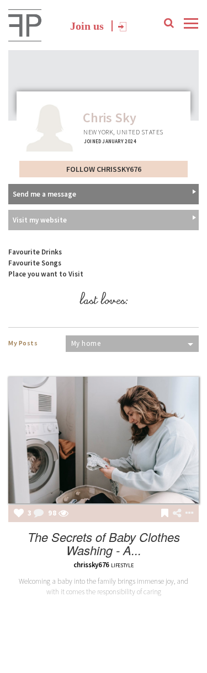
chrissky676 (91, 564)
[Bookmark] (164, 513)
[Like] (19, 513)
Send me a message (44, 194)
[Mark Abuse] (187, 513)
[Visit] (63, 513)
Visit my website (40, 220)
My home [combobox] (86, 343)
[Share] (177, 513)
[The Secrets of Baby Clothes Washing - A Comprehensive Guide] (103, 440)
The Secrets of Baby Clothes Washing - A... (104, 543)
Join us (87, 26)
